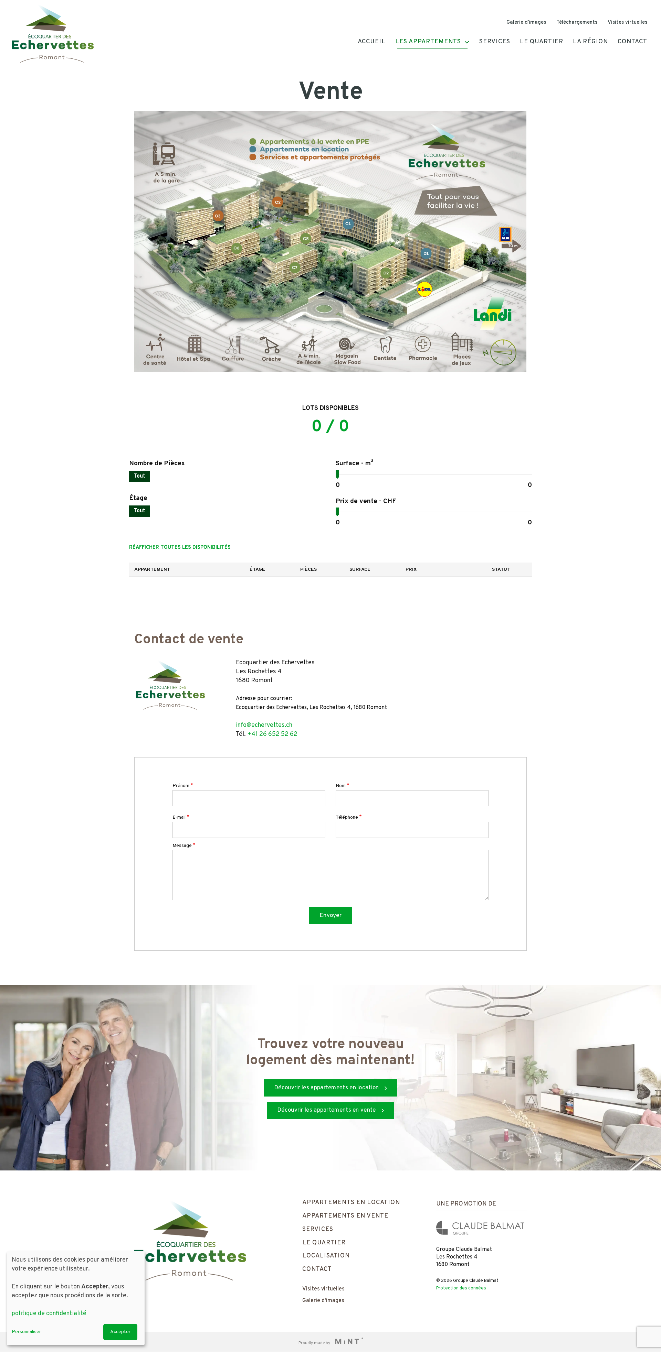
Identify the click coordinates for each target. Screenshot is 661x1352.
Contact (632, 42)
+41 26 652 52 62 (272, 734)
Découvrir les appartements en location (326, 1088)
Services (494, 42)
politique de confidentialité (49, 1314)
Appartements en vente (345, 1216)
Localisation (326, 1256)
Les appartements (428, 42)
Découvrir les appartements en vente (326, 1110)
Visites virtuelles (627, 22)
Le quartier (541, 42)
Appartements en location (351, 1203)
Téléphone (347, 817)
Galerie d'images (526, 22)
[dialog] (76, 1298)
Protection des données (461, 1288)
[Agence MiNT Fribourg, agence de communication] (347, 1342)
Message (182, 846)
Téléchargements (576, 22)
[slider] (337, 473)
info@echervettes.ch (264, 725)
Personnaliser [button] (26, 1332)
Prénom (180, 786)
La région (590, 42)
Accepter (120, 1332)
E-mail (179, 817)
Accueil (372, 42)
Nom (341, 786)
